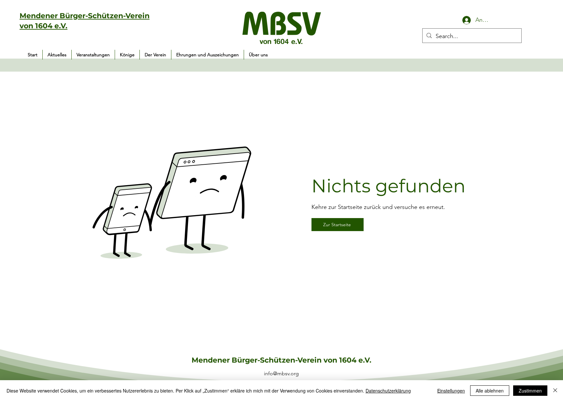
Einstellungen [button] (451, 390)
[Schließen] (555, 390)
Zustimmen (530, 390)
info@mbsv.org (281, 373)
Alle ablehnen (490, 390)
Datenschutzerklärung (388, 390)
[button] (93, 55)
